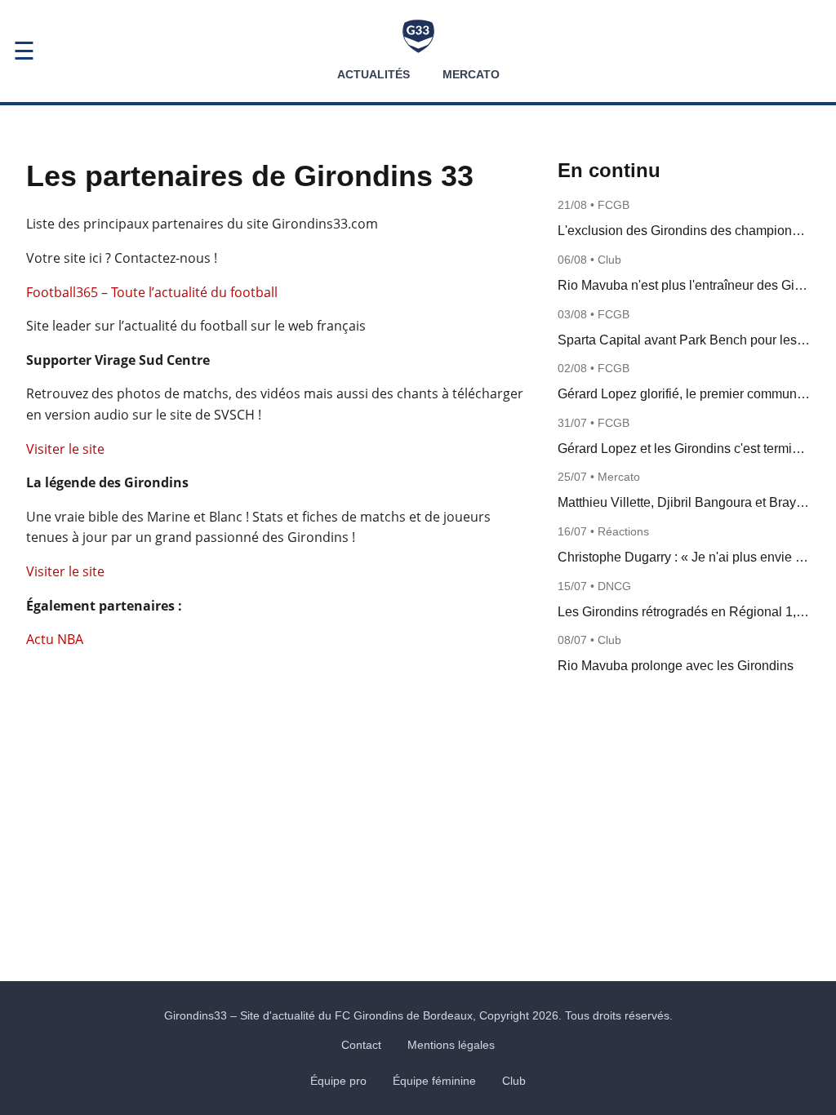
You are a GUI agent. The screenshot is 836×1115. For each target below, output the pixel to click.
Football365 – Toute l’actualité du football (152, 292)
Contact (361, 1044)
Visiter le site (65, 449)
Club (514, 1080)
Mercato (471, 74)
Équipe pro (338, 1080)
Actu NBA (54, 639)
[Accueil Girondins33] (418, 36)
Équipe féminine (434, 1080)
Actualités (373, 74)
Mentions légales (451, 1044)
